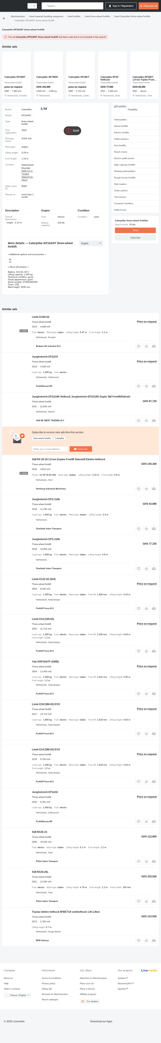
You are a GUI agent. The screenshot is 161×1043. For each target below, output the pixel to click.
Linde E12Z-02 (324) (44, 579)
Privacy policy (48, 983)
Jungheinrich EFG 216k (46, 499)
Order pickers (121, 190)
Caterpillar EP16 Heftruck (109, 78)
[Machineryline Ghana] (13, 6)
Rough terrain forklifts (125, 177)
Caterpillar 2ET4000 (47, 77)
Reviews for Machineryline (55, 994)
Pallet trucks (120, 210)
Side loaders (120, 184)
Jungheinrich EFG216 (45, 792)
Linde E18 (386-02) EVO (46, 704)
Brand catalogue (50, 999)
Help (6, 983)
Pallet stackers (121, 139)
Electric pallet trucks (124, 158)
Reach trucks (120, 152)
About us (8, 978)
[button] (146, 346)
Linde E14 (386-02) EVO (46, 749)
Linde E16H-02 (40, 317)
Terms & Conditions (51, 978)
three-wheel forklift (27, 122)
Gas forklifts (120, 145)
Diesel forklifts (121, 126)
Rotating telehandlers (124, 171)
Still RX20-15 (39, 832)
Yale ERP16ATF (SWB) (45, 661)
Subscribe (83, 449)
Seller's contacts (12, 989)
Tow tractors (120, 197)
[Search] (45, 6)
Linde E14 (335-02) (43, 619)
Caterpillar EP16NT (14, 77)
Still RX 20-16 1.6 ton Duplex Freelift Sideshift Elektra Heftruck (68, 459)
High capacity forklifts (124, 164)
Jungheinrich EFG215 (45, 356)
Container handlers (123, 203)
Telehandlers (120, 119)
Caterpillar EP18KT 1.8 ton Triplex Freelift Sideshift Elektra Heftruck (144, 78)
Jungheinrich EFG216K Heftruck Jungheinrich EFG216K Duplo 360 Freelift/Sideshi (81, 396)
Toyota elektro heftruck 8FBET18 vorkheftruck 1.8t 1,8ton (66, 912)
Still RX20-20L (40, 872)
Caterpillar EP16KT (78, 77)
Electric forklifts (121, 132)
